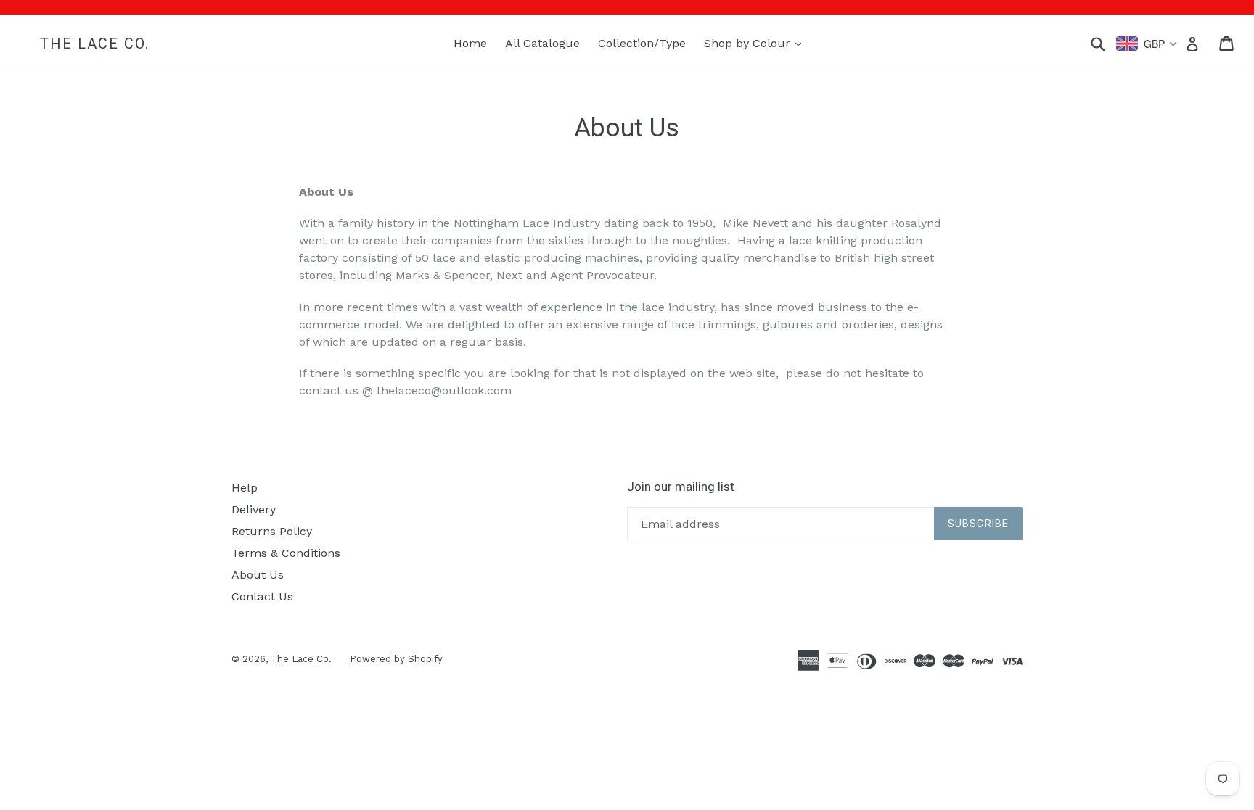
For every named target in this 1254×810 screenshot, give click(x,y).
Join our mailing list (680, 486)
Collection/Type (642, 43)
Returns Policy (271, 531)
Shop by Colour (756, 43)
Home (470, 43)
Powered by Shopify (396, 658)
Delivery (253, 509)
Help (244, 488)
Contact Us (262, 596)
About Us (257, 575)
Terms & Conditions (285, 553)
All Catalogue (542, 43)
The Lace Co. (94, 43)
